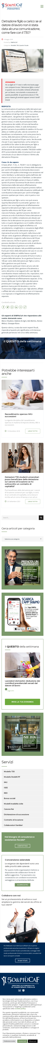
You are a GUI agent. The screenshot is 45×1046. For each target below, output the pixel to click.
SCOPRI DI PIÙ (22, 885)
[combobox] (22, 539)
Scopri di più (22, 960)
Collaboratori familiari (13, 825)
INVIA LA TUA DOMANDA (22, 702)
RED (6, 793)
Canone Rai (9, 809)
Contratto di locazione (13, 820)
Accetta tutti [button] (22, 1041)
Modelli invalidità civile (13, 804)
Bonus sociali (9, 798)
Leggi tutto (32, 431)
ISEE (6, 788)
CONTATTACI (22, 846)
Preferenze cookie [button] (9, 1041)
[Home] (12, 6)
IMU (5, 782)
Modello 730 (9, 772)
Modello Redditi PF (12, 777)
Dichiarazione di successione (16, 815)
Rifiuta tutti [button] (32, 1041)
